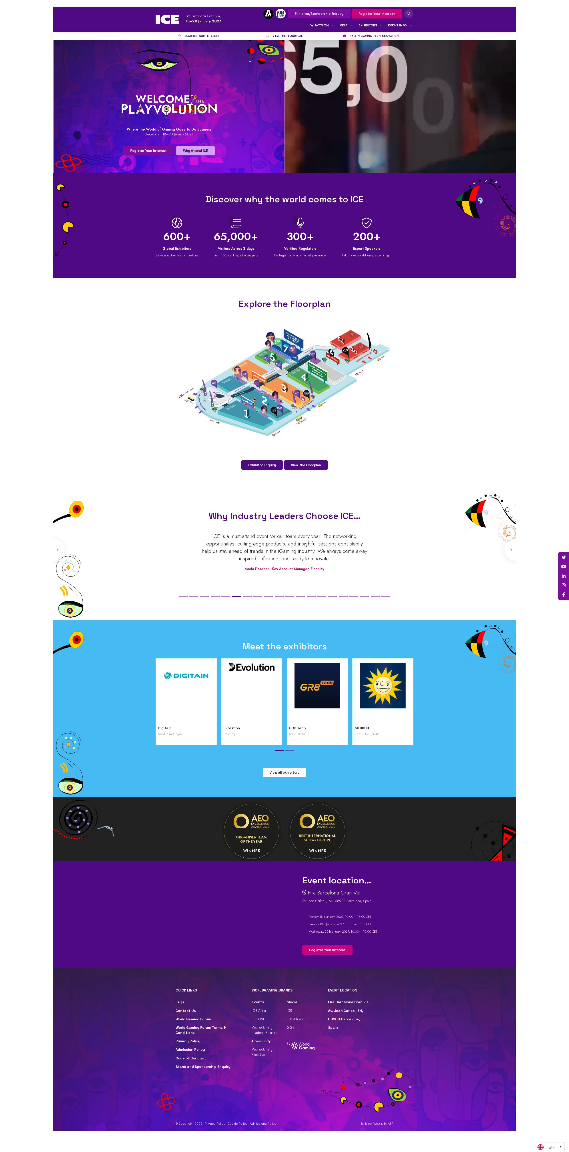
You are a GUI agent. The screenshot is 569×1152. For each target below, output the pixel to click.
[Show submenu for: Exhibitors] (381, 25)
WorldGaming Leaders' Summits (264, 1030)
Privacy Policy (188, 1041)
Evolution (232, 728)
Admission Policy (190, 1049)
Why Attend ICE (195, 151)
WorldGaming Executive (262, 1052)
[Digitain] (186, 693)
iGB (289, 1010)
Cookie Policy (238, 1124)
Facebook (564, 595)
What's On (319, 25)
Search (408, 13)
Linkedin (564, 576)
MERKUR (362, 728)
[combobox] (550, 1147)
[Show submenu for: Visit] (352, 25)
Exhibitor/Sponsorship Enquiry (319, 14)
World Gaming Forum (193, 1019)
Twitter (564, 557)
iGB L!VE (258, 1019)
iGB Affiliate (260, 1010)
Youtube (564, 567)
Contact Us (186, 1010)
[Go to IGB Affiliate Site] (268, 14)
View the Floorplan (306, 465)
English (550, 1147)
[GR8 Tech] (317, 693)
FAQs (180, 1002)
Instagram (564, 585)
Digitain (165, 728)
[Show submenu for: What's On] (333, 25)
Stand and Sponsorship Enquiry (203, 1066)
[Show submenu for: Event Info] (411, 25)
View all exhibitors (284, 772)
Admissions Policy (263, 1124)
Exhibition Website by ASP (377, 1124)
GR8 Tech (297, 728)
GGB (290, 1027)
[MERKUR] (383, 693)
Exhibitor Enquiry (262, 465)
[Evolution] (251, 693)
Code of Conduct (191, 1058)
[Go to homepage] (167, 19)
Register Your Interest (377, 14)
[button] (183, 596)
